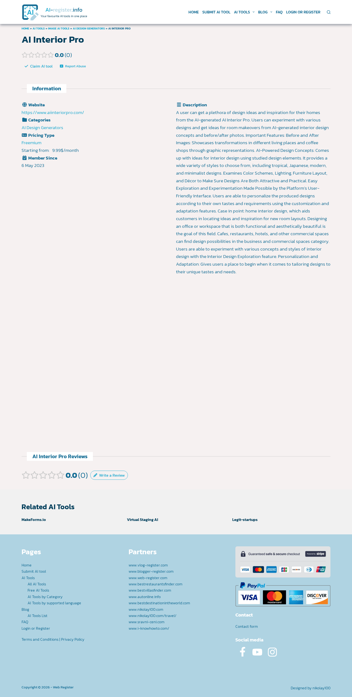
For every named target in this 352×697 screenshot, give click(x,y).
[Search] (328, 12)
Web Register (63, 687)
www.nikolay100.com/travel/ (152, 615)
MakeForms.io (34, 519)
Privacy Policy (72, 639)
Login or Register (303, 12)
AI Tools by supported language (54, 603)
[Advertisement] (253, 327)
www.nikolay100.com (146, 609)
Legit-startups (245, 519)
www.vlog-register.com (148, 565)
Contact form (246, 626)
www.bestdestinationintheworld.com (159, 603)
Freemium (31, 142)
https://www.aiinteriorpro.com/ (53, 112)
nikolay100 (321, 688)
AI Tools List (37, 615)
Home (193, 12)
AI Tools (242, 12)
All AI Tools (37, 584)
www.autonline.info (145, 597)
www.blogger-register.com (151, 571)
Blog (262, 12)
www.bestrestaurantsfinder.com (155, 584)
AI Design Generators (89, 28)
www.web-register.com (148, 578)
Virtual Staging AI (142, 519)
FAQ (279, 12)
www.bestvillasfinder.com (150, 590)
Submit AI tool (216, 12)
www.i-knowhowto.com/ (149, 628)
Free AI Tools (38, 590)
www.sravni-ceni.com (147, 622)
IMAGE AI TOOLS (58, 28)
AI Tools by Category (45, 597)
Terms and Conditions (40, 639)
